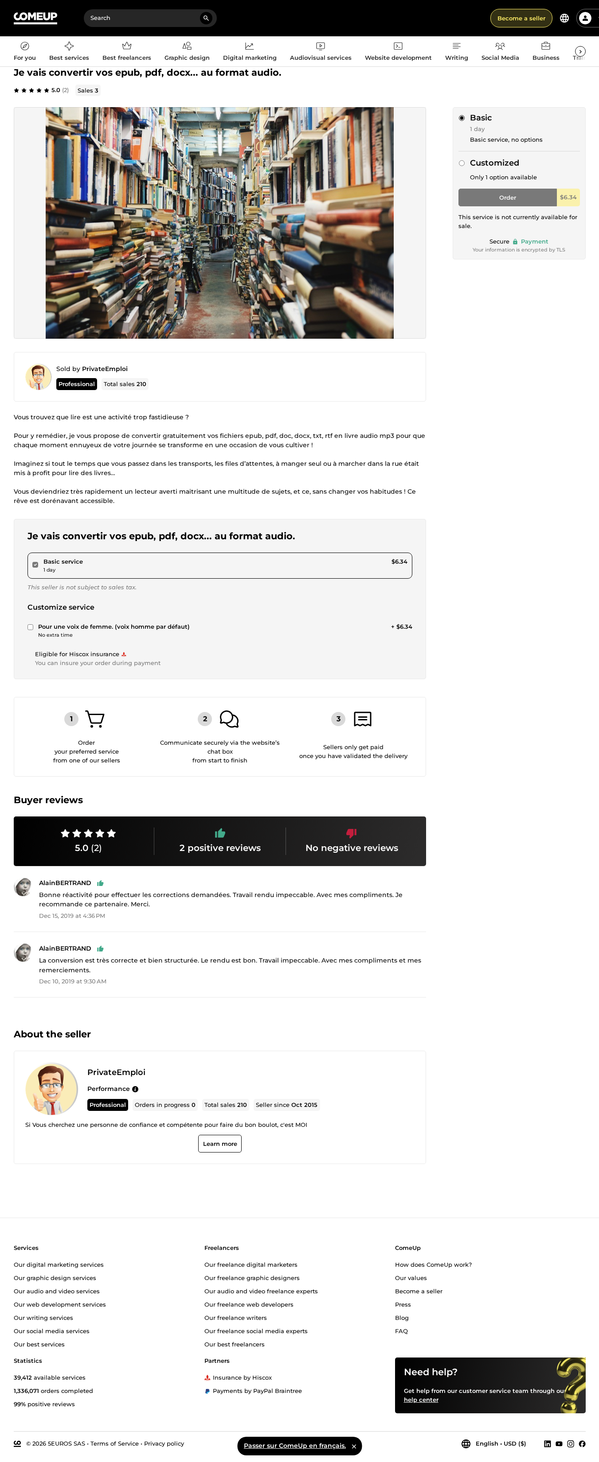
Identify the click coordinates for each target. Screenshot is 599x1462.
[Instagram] (570, 1443)
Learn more (220, 1144)
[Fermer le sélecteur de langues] (353, 1446)
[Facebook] (582, 1443)
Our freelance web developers (249, 1303)
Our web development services (60, 1303)
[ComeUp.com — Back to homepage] (35, 18)
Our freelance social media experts (256, 1330)
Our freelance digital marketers (251, 1264)
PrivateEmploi (105, 369)
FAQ (401, 1330)
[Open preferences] (564, 18)
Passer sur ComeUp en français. (295, 1446)
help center (421, 1399)
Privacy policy (164, 1443)
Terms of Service (114, 1443)
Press (403, 1303)
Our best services (39, 1343)
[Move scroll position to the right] (580, 51)
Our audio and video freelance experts (261, 1290)
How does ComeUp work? (433, 1264)
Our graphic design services (55, 1277)
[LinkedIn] (547, 1443)
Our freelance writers (235, 1317)
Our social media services (52, 1330)
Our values (411, 1277)
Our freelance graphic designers (252, 1277)
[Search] (206, 18)
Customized (494, 163)
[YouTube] (559, 1443)
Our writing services (43, 1317)
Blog (402, 1317)
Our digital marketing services (59, 1264)
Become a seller (521, 18)
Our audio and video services (57, 1290)
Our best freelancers (234, 1343)
